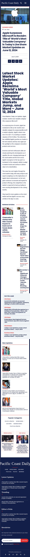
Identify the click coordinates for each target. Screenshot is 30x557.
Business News (7, 27)
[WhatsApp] (20, 61)
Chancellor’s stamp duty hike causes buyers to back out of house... (15, 482)
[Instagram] (9, 554)
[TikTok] (13, 554)
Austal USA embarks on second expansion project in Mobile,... (14, 497)
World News (8, 325)
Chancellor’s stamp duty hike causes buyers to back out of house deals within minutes (7, 224)
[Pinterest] (16, 61)
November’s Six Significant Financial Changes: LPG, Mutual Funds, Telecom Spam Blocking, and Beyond (24, 279)
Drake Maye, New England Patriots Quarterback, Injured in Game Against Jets (16, 321)
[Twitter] (13, 61)
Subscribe (24, 540)
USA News (7, 299)
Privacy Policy (16, 544)
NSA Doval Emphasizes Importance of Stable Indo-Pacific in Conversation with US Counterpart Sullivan (15, 410)
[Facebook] (9, 61)
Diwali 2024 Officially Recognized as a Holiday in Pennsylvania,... (13, 502)
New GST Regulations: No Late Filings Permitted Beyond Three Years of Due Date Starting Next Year (24, 253)
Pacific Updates (7, 406)
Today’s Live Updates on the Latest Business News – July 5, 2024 (15, 328)
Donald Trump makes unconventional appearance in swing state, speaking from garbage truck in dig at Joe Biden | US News (14, 393)
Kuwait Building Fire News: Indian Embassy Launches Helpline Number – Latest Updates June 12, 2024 (7, 447)
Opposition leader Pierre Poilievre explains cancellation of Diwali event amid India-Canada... (14, 488)
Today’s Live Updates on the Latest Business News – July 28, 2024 (15, 335)
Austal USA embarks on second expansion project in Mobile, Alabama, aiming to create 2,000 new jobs (16, 302)
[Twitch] (16, 554)
